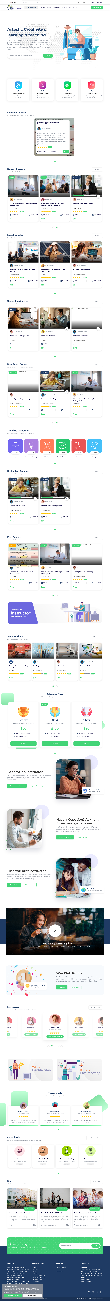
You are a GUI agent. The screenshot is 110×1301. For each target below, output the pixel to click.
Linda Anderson (82, 265)
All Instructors (95, 1007)
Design (13, 340)
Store (63, 7)
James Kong (80, 395)
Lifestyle (76, 208)
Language (46, 403)
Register (99, 2)
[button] (55, 161)
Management (47, 208)
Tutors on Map (29, 885)
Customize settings (32, 1295)
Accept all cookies (13, 1295)
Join (95, 1245)
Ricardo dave (49, 332)
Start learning (97, 7)
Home (43, 7)
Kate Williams (49, 265)
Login (92, 2)
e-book (60, 670)
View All (97, 169)
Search (48, 55)
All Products (96, 637)
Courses (49, 7)
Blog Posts (96, 1181)
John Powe (48, 199)
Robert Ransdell (46, 129)
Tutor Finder (14, 885)
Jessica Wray (17, 199)
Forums (68, 7)
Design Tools (14, 670)
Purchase (23, 743)
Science (45, 274)
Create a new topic (65, 837)
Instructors (56, 7)
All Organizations (94, 1138)
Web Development (80, 274)
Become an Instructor (17, 786)
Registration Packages (38, 786)
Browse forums (82, 837)
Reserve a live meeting (7, 1034)
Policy (75, 7)
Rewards (62, 987)
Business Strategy (16, 208)
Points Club (75, 987)
